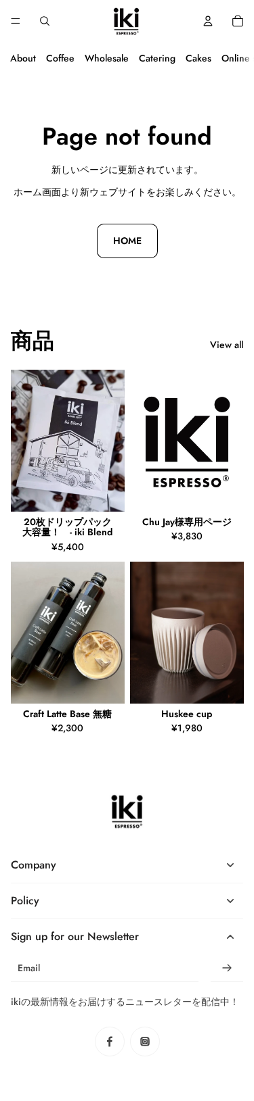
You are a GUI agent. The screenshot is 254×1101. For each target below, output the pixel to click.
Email (29, 968)
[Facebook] (110, 1041)
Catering (157, 58)
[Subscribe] (227, 968)
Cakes (198, 58)
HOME (127, 240)
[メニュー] (15, 20)
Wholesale (107, 58)
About (23, 58)
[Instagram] (145, 1041)
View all (226, 345)
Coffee (60, 58)
